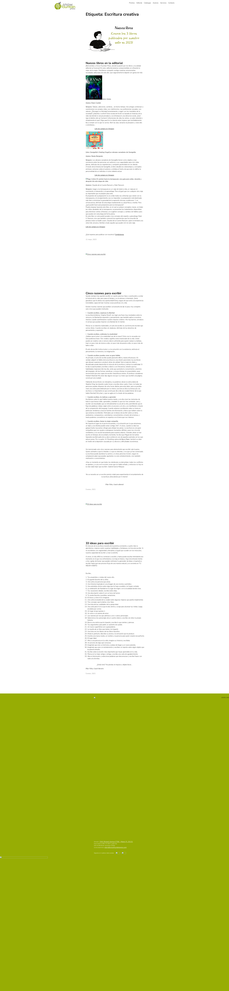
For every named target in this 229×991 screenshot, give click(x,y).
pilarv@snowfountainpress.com (115, 847)
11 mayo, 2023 (91, 239)
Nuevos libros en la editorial (104, 63)
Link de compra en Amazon (104, 175)
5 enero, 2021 (91, 489)
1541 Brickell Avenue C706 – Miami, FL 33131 (116, 842)
